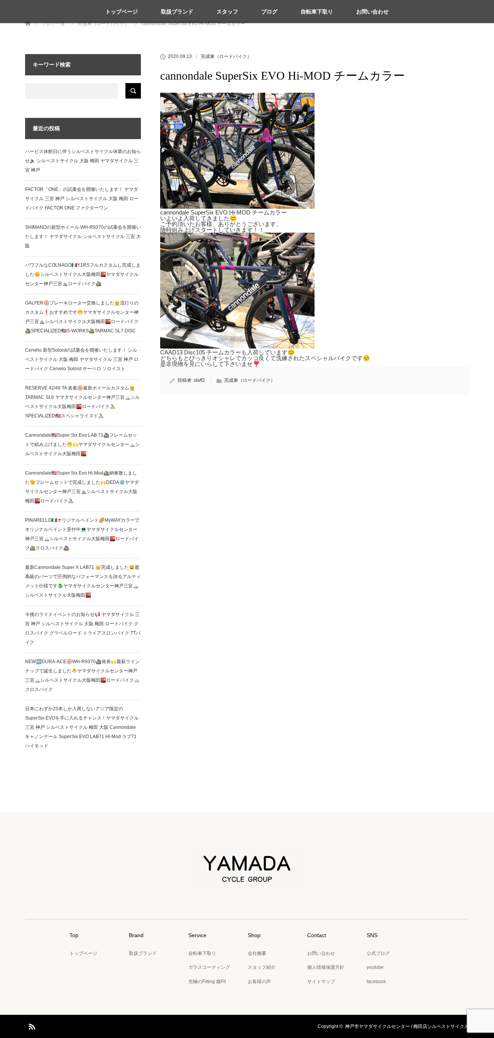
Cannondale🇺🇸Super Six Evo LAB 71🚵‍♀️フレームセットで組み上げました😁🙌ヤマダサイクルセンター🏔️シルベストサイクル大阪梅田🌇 (82, 444)
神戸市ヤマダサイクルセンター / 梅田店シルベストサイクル (407, 1026)
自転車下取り (317, 12)
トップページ (121, 12)
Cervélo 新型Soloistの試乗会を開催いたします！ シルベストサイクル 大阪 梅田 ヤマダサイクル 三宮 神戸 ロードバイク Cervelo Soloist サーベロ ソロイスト (82, 359)
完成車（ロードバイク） (226, 56)
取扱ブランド (177, 12)
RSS (31, 1025)
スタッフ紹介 (262, 967)
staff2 (199, 380)
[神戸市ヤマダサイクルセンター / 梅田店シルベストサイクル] (247, 884)
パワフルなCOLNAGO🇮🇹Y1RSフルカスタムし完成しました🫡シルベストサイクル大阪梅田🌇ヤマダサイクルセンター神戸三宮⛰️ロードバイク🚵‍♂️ (82, 274)
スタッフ (227, 12)
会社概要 (257, 953)
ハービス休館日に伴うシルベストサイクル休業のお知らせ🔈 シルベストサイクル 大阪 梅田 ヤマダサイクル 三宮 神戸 (83, 161)
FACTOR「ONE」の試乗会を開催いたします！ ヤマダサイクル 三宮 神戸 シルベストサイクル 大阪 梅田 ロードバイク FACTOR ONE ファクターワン (82, 199)
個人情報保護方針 (325, 967)
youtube (375, 967)
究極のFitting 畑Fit (207, 981)
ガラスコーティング (209, 967)
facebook (376, 981)
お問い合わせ (372, 12)
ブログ (269, 12)
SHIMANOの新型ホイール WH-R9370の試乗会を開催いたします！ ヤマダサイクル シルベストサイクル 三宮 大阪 (83, 236)
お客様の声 (259, 981)
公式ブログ (378, 953)
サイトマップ (321, 981)
